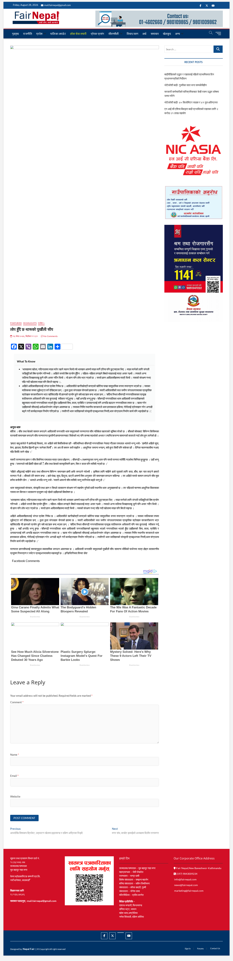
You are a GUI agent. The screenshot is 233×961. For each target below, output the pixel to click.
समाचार (155, 33)
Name (14, 754)
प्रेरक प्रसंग (97, 33)
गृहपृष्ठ (15, 33)
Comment (16, 702)
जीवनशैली (113, 33)
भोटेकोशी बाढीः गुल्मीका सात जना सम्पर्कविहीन (185, 85)
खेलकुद (167, 33)
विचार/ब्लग (132, 33)
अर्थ (144, 33)
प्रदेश (39, 33)
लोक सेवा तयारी (78, 33)
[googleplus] (120, 932)
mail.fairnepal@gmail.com (57, 5)
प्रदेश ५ (41, 323)
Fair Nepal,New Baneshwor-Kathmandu (198, 868)
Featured (16, 323)
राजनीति (27, 33)
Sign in (188, 948)
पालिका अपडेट (58, 33)
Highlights (30, 323)
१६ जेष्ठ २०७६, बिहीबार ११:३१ (25, 336)
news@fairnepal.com (186, 885)
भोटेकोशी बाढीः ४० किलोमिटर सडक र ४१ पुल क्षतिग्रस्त (191, 102)
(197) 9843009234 (186, 873)
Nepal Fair (29, 948)
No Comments (50, 336)
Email (14, 775)
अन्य (177, 33)
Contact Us (215, 948)
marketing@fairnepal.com (189, 890)
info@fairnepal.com (185, 879)
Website (15, 796)
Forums (200, 948)
